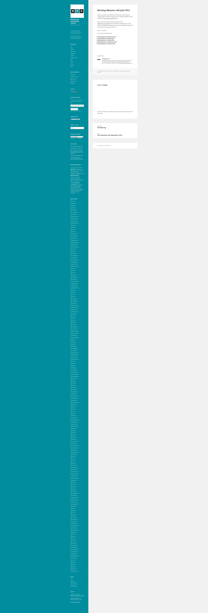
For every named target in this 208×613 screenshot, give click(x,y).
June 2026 (72, 203)
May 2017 (72, 411)
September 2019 (73, 359)
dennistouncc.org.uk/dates (103, 23)
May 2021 (72, 320)
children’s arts (72, 172)
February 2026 (73, 212)
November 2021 (73, 307)
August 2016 (73, 428)
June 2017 (72, 409)
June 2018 (72, 383)
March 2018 (72, 389)
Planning (72, 81)
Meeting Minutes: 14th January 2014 (106, 36)
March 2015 (72, 465)
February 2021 (73, 326)
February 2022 (73, 301)
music (81, 184)
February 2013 (73, 519)
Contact (72, 64)
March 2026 (72, 210)
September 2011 (73, 556)
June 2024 (72, 249)
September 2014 (73, 478)
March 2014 (72, 491)
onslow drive (72, 186)
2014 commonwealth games (74, 167)
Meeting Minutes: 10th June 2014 (105, 40)
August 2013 (73, 506)
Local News (72, 76)
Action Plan (72, 51)
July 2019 (72, 361)
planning (76, 186)
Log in (71, 579)
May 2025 (72, 229)
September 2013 (73, 504)
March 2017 (72, 415)
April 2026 (72, 208)
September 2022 (73, 288)
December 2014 (73, 471)
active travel (80, 167)
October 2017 (73, 400)
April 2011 (72, 566)
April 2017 (72, 413)
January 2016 (73, 443)
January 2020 (73, 350)
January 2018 (73, 394)
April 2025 (72, 231)
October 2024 (73, 244)
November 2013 (73, 499)
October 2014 (73, 476)
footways (71, 181)
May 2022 (72, 294)
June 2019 (72, 363)
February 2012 (73, 545)
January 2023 (73, 279)
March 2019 (72, 368)
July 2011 (72, 560)
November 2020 (73, 333)
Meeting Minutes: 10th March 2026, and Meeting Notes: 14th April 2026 (76, 152)
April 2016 (72, 437)
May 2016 (72, 435)
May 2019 (72, 365)
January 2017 (73, 417)
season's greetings (78, 189)
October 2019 (73, 357)
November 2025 (73, 218)
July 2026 (72, 201)
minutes (78, 184)
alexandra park (73, 170)
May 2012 (72, 538)
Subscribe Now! (74, 109)
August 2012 (73, 532)
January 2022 (73, 303)
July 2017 (72, 406)
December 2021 (73, 305)
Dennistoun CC (111, 71)
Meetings (72, 79)
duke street (72, 179)
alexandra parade (78, 169)
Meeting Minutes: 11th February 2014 (107, 42)
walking (80, 190)
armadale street (79, 170)
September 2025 (73, 223)
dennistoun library (73, 178)
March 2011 (72, 569)
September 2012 (73, 530)
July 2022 (72, 290)
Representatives (73, 57)
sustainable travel (73, 190)
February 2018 (73, 391)
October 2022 (73, 285)
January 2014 (73, 495)
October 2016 (73, 424)
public (79, 186)
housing (72, 183)
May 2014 (72, 486)
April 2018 (72, 387)
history (76, 181)
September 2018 (73, 376)
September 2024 (73, 246)
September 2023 (73, 266)
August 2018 (73, 378)
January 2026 (73, 214)
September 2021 (73, 311)
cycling (82, 173)
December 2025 (73, 216)
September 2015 (73, 452)
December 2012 (73, 523)
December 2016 (73, 419)
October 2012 (73, 528)
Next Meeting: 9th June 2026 (76, 148)
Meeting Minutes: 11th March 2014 (106, 43)
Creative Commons (74, 598)
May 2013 (72, 512)
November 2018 (73, 374)
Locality (72, 55)
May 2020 (72, 344)
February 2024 (73, 255)
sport (82, 189)
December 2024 (73, 240)
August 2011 (73, 558)
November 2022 (73, 283)
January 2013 (73, 521)
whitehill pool (72, 191)
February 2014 (73, 493)
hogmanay (79, 181)
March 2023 (72, 275)
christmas (77, 172)
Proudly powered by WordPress (104, 145)
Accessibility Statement (75, 602)
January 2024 (73, 257)
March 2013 (72, 517)
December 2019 (73, 352)
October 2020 (73, 335)
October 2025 (73, 221)
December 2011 (73, 549)
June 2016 (72, 432)
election (77, 179)
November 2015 (73, 448)
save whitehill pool (73, 189)
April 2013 (72, 515)
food (82, 179)
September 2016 (73, 426)
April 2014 (72, 489)
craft (76, 173)
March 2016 (72, 439)
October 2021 (73, 309)
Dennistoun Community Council (74, 21)
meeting (76, 183)
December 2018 (73, 372)
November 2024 (73, 242)
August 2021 (73, 314)
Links (71, 59)
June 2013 (72, 510)
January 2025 (73, 238)
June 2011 (72, 562)
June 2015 (72, 458)
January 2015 (73, 469)
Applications (73, 53)
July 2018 (72, 381)
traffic (78, 190)
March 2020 (72, 346)
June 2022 (72, 292)
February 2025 (73, 236)
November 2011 (73, 551)
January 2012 (73, 547)
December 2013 (73, 497)
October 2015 (73, 450)
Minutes (72, 49)
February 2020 (73, 348)
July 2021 (72, 316)
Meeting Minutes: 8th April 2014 (105, 38)
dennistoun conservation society (75, 177)
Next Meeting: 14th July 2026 (76, 146)
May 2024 (72, 251)
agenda (72, 169)
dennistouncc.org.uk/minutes (110, 18)
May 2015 (72, 461)
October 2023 (73, 264)
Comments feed (73, 583)
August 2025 (73, 225)
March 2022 (72, 298)
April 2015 (72, 463)
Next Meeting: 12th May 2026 (76, 155)
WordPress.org (73, 586)
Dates (71, 46)
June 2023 (72, 270)
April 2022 (72, 296)
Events (71, 74)
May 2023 (72, 272)
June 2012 (72, 536)
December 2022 (73, 281)
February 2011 (73, 571)
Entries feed (73, 581)
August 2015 (73, 454)
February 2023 (73, 277)
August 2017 (73, 404)
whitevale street (72, 193)
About (71, 62)
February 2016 (73, 441)
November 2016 (73, 422)
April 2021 (72, 322)
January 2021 (73, 329)
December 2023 (73, 259)
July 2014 (72, 482)
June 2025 (72, 227)
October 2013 (73, 502)
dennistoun (74, 175)
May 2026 (72, 205)
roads (79, 187)
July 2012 (72, 534)
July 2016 (72, 430)
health (74, 181)
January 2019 (73, 370)
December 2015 (73, 445)
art (82, 170)
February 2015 (73, 467)
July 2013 (72, 508)
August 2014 (73, 480)
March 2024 (72, 253)
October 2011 (73, 554)
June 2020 (72, 342)
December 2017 (73, 396)
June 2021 (72, 318)
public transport (74, 187)
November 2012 (73, 525)
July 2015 (72, 456)
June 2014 (72, 484)
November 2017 (73, 398)
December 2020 (73, 331)
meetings (73, 185)
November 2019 (73, 355)
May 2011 (72, 564)
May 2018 (72, 385)
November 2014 (73, 474)
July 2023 (72, 268)
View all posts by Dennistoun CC (124, 63)
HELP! (71, 66)
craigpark (79, 173)
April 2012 (72, 541)
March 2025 (72, 233)
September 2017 (73, 402)
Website (72, 83)
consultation (72, 173)
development (78, 178)
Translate (80, 138)
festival (80, 179)
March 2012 (72, 543)
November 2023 (73, 262)
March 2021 (72, 324)
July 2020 (72, 339)
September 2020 (73, 337)
